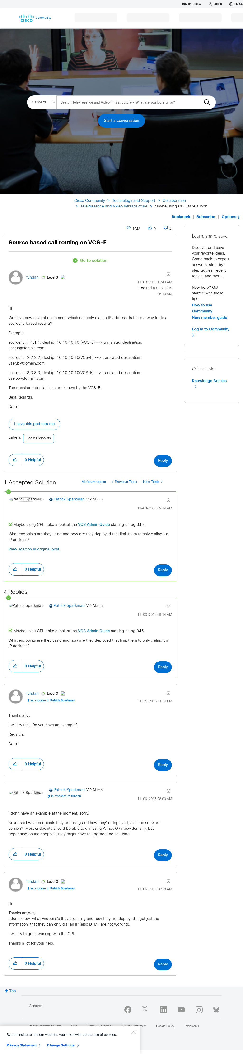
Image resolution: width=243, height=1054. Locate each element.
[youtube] (181, 1009)
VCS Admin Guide (94, 525)
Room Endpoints (38, 438)
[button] (15, 460)
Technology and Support (133, 201)
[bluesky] (216, 1008)
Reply (163, 461)
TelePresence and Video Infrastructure (113, 206)
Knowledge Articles (209, 380)
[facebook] (127, 1009)
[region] (70, 1040)
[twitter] (145, 1009)
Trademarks (191, 1026)
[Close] (133, 1031)
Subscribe (205, 217)
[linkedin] (163, 1009)
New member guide (209, 317)
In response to (52, 700)
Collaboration (174, 201)
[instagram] (199, 1009)
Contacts (35, 1006)
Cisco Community (89, 201)
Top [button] (12, 991)
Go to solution (93, 261)
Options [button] (229, 217)
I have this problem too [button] (34, 424)
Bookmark (181, 217)
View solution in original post (34, 549)
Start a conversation (121, 120)
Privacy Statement (22, 1045)
